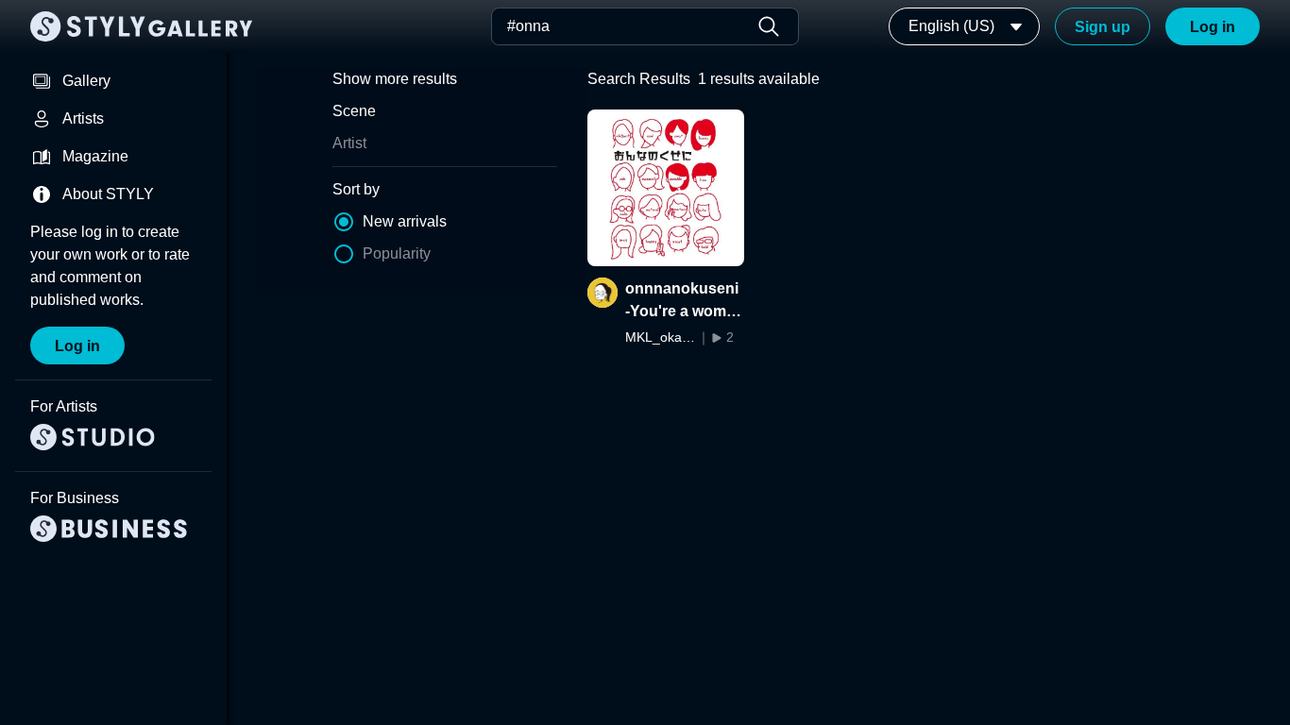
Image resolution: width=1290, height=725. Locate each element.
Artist (349, 143)
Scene (354, 111)
